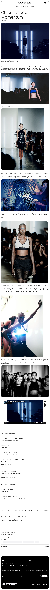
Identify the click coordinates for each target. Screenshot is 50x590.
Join (44, 576)
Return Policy (13, 565)
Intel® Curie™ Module (8, 175)
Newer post (45, 546)
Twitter (27, 565)
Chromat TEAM (9, 541)
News (21, 6)
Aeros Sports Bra (45, 285)
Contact (11, 562)
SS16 (27, 541)
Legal (19, 560)
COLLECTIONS (20, 541)
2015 (4, 541)
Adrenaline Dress (10, 213)
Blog (3, 565)
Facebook (28, 563)
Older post (4, 546)
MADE (27, 522)
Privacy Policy (21, 565)
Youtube (27, 567)
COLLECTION (14, 541)
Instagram (28, 562)
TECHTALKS (37, 541)
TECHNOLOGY (32, 541)
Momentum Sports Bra (11, 106)
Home (17, 6)
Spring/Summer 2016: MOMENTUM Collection (16, 60)
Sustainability (5, 563)
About (3, 562)
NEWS (24, 541)
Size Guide (12, 563)
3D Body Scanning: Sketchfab (7, 489)
